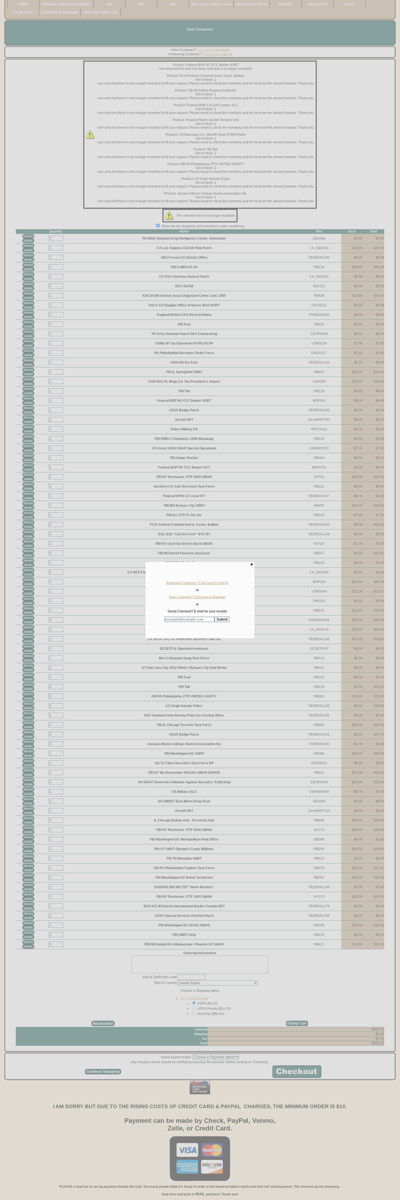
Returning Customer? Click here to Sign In (197, 583)
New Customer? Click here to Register (197, 597)
